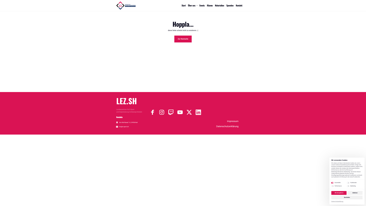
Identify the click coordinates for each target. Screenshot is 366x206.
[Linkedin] (200, 112)
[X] (191, 112)
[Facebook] (154, 112)
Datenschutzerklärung (337, 202)
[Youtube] (182, 112)
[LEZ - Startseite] (126, 5)
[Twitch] (172, 112)
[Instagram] (163, 112)
